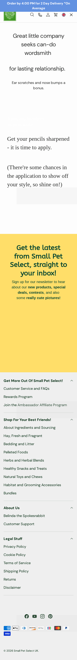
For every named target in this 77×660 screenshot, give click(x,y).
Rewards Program (18, 396)
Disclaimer (12, 587)
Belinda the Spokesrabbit (24, 515)
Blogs (11, 95)
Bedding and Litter (19, 444)
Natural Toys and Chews (23, 476)
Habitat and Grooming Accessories (32, 485)
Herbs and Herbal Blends (24, 460)
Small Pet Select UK (26, 651)
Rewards (13, 81)
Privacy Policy (15, 546)
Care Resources (18, 67)
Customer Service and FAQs (26, 388)
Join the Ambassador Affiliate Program (35, 405)
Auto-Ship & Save (21, 39)
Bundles (10, 493)
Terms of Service (17, 563)
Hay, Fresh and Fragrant (23, 435)
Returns (10, 579)
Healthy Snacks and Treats (25, 468)
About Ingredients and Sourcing (30, 427)
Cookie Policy (15, 554)
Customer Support (19, 524)
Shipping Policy (16, 571)
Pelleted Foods (16, 452)
